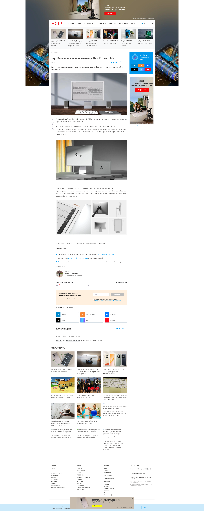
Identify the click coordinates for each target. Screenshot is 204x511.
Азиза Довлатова (71, 273)
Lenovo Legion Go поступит (78, 258)
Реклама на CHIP (133, 125)
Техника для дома (55, 485)
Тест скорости (109, 478)
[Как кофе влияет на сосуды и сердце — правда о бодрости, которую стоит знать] (63, 411)
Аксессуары (54, 481)
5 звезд (120, 62)
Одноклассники (90, 314)
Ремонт (79, 472)
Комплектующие (55, 475)
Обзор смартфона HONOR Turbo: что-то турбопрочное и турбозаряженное (92, 43)
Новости (81, 23)
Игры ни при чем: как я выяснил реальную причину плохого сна (110, 42)
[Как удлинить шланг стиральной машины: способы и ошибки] (89, 431)
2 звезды (114, 62)
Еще (132, 23)
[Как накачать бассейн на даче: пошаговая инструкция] (89, 411)
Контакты (150, 125)
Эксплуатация (81, 470)
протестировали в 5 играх (107, 254)
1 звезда (112, 62)
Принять (145, 507)
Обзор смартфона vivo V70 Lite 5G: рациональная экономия (58, 43)
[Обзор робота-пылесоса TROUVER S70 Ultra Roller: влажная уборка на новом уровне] (89, 359)
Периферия (53, 477)
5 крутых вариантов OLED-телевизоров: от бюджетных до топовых (145, 42)
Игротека (107, 466)
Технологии (123, 23)
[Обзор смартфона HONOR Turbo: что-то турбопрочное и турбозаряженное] (115, 359)
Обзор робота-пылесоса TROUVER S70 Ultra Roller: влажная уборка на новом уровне (75, 44)
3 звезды (116, 62)
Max (87, 320)
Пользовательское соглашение (112, 492)
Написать (122, 328)
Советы (90, 23)
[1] (57, 285)
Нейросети (112, 23)
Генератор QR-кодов (109, 488)
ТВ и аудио (53, 483)
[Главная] (51, 52)
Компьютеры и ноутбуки (57, 473)
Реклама (107, 481)
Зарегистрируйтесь (73, 341)
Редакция (106, 490)
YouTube (112, 320)
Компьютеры (80, 479)
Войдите (59, 341)
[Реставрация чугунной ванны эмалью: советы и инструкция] (63, 431)
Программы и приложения (58, 487)
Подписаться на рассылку (138, 473)
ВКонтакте (113, 314)
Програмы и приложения (83, 487)
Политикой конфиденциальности (113, 300)
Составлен (62, 262)
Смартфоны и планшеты (57, 471)
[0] (88, 285)
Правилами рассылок (100, 300)
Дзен (63, 320)
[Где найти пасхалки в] (63, 385)
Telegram (64, 314)
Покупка (79, 468)
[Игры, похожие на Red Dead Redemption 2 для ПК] (89, 385)
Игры (105, 468)
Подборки (100, 23)
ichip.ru (106, 484)
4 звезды (118, 62)
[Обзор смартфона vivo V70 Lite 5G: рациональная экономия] (63, 359)
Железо (106, 470)
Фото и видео (54, 479)
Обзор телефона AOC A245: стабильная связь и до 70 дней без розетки (128, 43)
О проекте (106, 486)
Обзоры (71, 23)
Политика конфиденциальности (112, 495)
